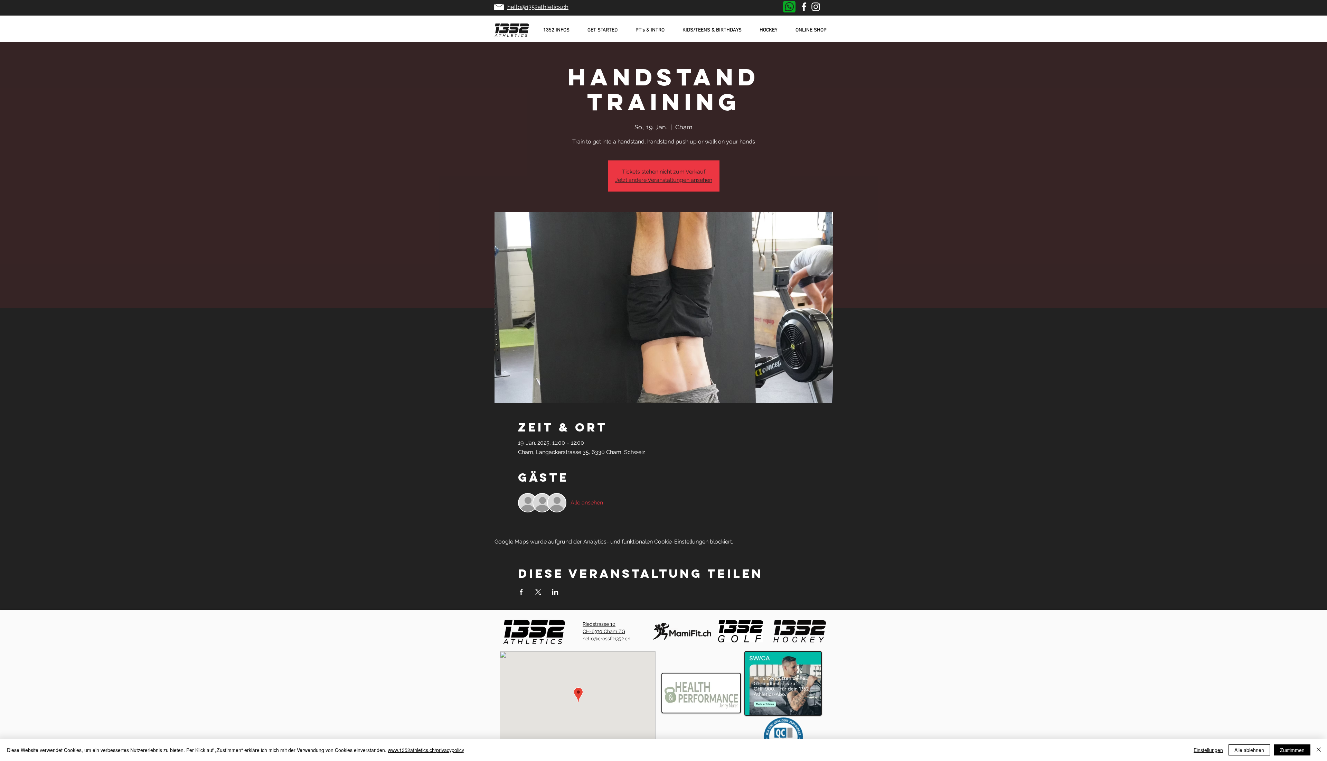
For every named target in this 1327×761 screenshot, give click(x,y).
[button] (556, 30)
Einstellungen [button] (1208, 749)
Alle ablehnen (1249, 749)
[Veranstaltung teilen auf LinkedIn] (555, 592)
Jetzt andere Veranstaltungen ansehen (663, 180)
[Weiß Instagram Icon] (815, 6)
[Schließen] (1319, 749)
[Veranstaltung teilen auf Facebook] (521, 592)
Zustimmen (1292, 749)
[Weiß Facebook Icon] (804, 6)
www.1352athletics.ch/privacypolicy (426, 749)
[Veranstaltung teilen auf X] (538, 592)
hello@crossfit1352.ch (606, 638)
